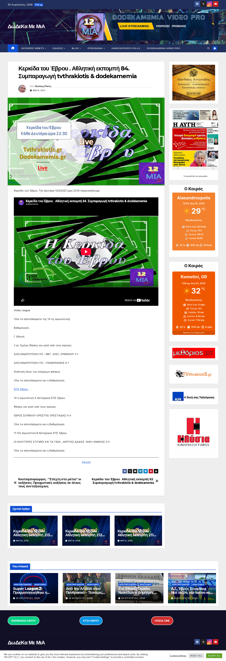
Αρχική (86, 462)
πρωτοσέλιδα (190, 176)
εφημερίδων (203, 176)
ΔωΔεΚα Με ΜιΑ (26, 26)
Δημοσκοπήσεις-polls (125, 48)
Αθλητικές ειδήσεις (23, 584)
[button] (208, 48)
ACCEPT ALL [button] (214, 655)
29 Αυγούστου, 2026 (28, 598)
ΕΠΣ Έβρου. (21, 389)
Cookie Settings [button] (178, 655)
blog (76, 48)
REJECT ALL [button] (196, 655)
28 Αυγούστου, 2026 (81, 598)
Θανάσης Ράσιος (43, 86)
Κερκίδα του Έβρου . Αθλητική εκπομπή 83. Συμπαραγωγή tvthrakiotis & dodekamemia (123, 481)
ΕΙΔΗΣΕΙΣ (58, 48)
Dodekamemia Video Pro (163, 48)
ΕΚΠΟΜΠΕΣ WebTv (33, 48)
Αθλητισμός (40, 584)
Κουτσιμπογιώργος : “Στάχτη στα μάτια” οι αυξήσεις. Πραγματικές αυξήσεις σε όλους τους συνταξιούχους (49, 482)
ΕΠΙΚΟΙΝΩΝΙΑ (95, 48)
